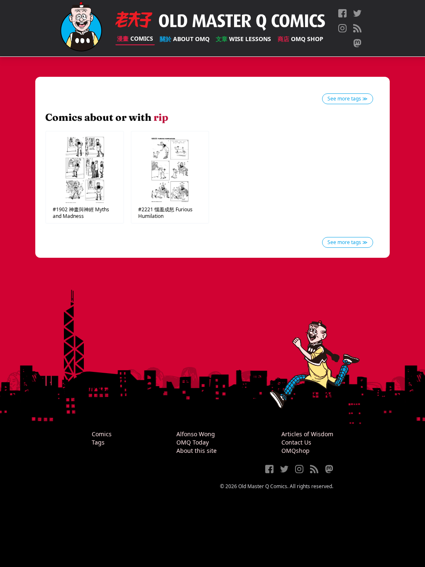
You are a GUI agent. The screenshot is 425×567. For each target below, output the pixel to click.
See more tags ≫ (347, 98)
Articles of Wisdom (307, 434)
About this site (196, 451)
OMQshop (295, 451)
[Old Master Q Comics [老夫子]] (81, 28)
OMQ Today (192, 442)
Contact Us (296, 442)
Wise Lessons (243, 39)
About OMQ (185, 39)
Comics (135, 38)
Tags (98, 442)
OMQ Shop (300, 39)
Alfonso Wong (195, 434)
